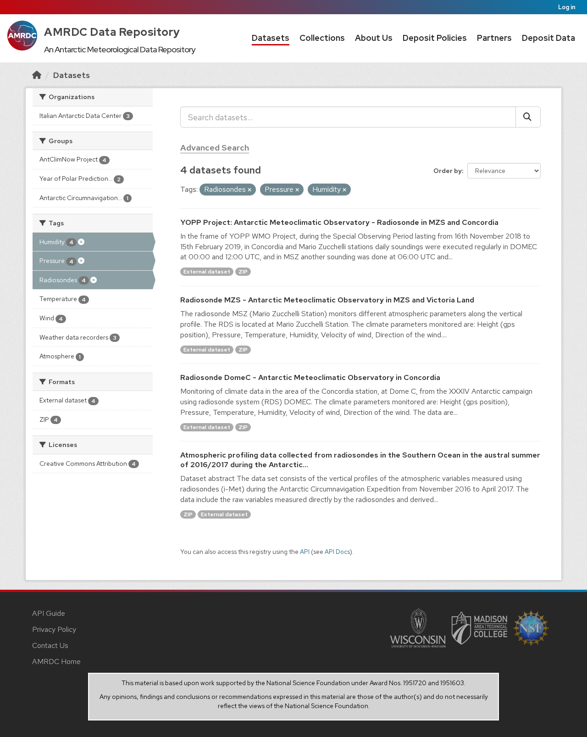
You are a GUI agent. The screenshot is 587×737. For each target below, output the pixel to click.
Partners (494, 38)
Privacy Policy (54, 629)
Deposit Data (548, 38)
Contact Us (50, 645)
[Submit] (528, 117)
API (305, 551)
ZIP (243, 271)
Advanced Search (214, 147)
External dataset (206, 271)
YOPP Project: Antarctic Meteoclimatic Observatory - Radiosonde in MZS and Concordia (339, 222)
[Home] (36, 75)
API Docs (337, 551)
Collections (322, 38)
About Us (374, 38)
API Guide (48, 613)
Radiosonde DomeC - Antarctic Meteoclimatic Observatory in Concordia (310, 377)
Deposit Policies (435, 38)
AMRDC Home (56, 661)
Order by (447, 171)
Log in (567, 7)
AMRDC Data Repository (112, 32)
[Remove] (249, 190)
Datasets (270, 38)
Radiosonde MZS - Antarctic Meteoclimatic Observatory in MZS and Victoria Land (327, 300)
